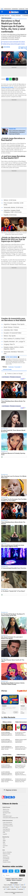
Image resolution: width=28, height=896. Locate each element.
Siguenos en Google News (16, 79)
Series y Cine (6, 857)
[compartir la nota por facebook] (7, 79)
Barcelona (11, 367)
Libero (22, 884)
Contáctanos (8, 878)
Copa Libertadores (7, 822)
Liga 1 (4, 814)
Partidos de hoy (7, 8)
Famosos (5, 855)
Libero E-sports (6, 887)
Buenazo (18, 887)
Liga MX (5, 834)
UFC (4, 839)
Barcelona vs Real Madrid (17, 34)
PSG (4, 832)
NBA (4, 842)
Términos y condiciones (16, 880)
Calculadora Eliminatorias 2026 (10, 817)
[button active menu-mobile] (2, 12)
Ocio (3, 850)
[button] (26, 12)
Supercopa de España (7, 87)
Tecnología (5, 860)
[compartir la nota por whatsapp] (10, 79)
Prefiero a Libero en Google (15, 373)
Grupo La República (8, 884)
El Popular (16, 884)
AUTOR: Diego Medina (11, 357)
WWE (4, 840)
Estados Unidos (6, 862)
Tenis (4, 844)
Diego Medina (6, 47)
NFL (4, 847)
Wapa (12, 887)
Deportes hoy (5, 837)
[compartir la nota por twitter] (13, 79)
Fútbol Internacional (6, 18)
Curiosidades (6, 858)
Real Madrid (17, 367)
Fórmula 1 (5, 845)
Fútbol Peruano (16, 15)
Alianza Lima (21, 8)
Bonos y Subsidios (7, 852)
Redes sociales (6, 853)
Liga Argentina (6, 829)
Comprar (15, 712)
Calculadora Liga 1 (7, 816)
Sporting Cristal (6, 812)
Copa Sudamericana (8, 825)
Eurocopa (5, 827)
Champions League (7, 824)
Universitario (15, 8)
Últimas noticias (5, 15)
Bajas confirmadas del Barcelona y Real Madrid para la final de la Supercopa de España (17, 132)
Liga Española (6, 830)
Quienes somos (14, 878)
